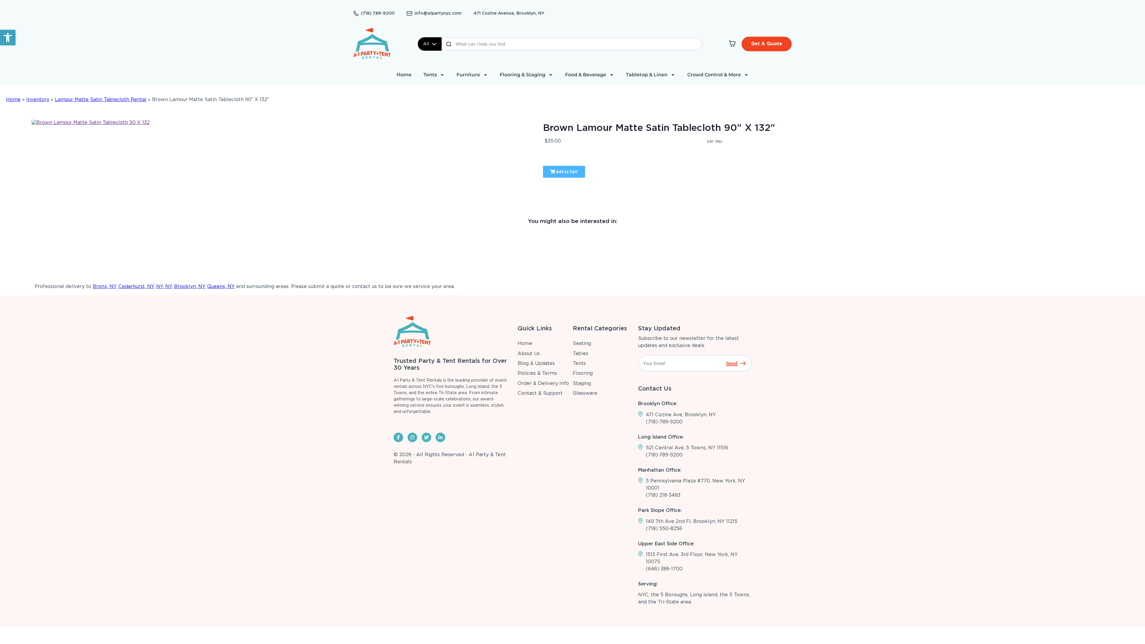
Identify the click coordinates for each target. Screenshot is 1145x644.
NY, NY (164, 286)
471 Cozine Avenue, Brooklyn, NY (509, 13)
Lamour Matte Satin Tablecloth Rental (100, 99)
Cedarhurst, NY (136, 286)
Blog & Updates (536, 363)
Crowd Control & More (714, 75)
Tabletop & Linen (647, 75)
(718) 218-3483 (663, 495)
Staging (582, 383)
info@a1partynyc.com (438, 13)
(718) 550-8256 (664, 528)
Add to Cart (566, 171)
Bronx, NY (104, 286)
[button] (8, 37)
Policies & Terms (537, 373)
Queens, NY (221, 286)
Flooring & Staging (522, 75)
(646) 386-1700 (664, 569)
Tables (580, 353)
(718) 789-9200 (377, 13)
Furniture (468, 75)
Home (404, 75)
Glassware (585, 393)
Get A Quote (766, 44)
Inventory (37, 99)
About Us (529, 353)
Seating (582, 343)
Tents (430, 75)
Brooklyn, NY (189, 286)
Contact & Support (540, 393)
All (426, 44)
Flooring (583, 373)
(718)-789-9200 (664, 422)
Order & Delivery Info (543, 383)
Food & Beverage (585, 75)
